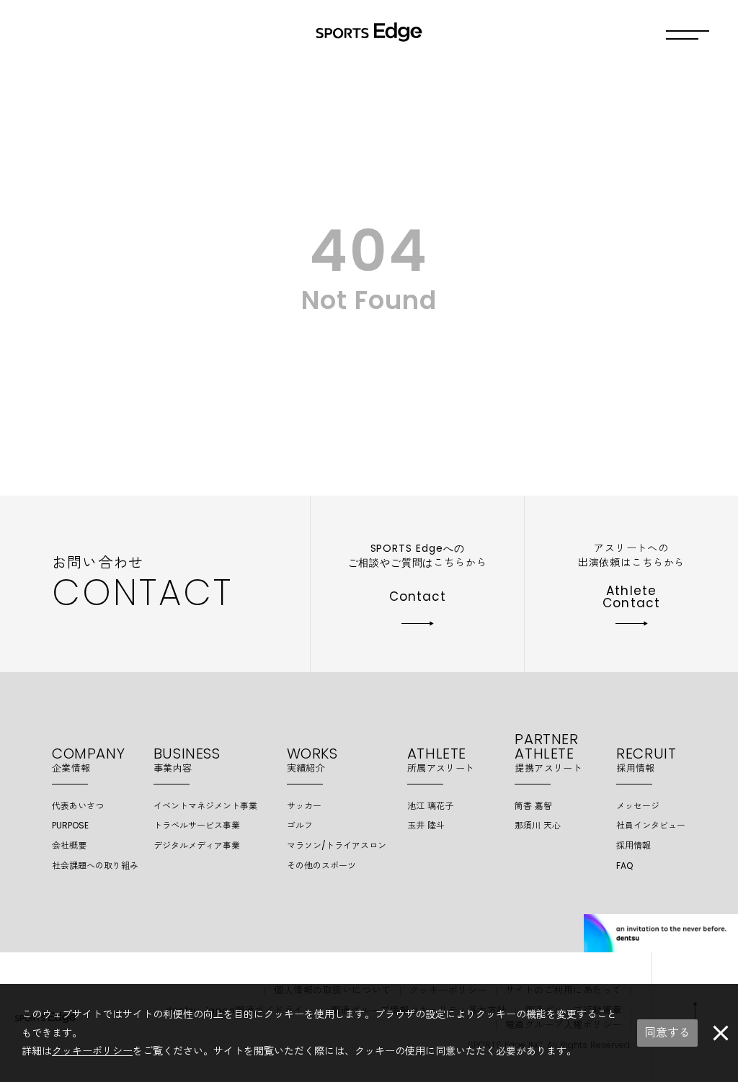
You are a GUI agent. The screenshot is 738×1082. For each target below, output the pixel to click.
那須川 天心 (538, 825)
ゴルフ (300, 825)
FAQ (624, 865)
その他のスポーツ (321, 865)
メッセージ (637, 806)
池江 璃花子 (430, 806)
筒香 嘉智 (533, 806)
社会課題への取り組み (95, 865)
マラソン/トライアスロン (336, 845)
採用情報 (633, 845)
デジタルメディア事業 (197, 845)
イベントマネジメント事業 (205, 806)
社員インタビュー (650, 825)
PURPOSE (70, 825)
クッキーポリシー (92, 1051)
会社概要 (69, 845)
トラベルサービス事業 (197, 825)
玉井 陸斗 (426, 825)
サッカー (304, 806)
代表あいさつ (78, 806)
